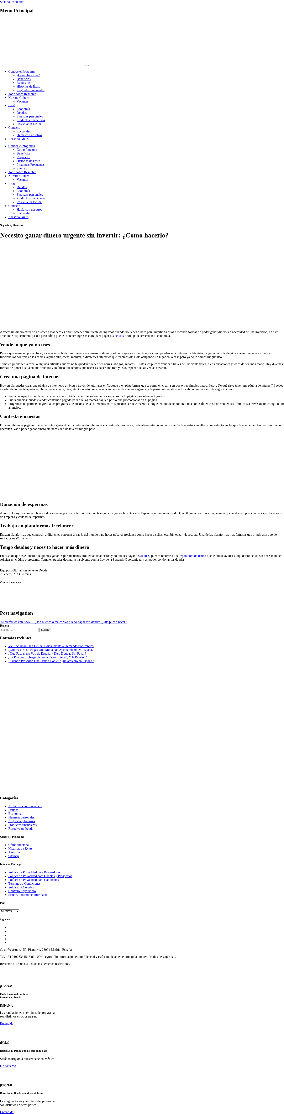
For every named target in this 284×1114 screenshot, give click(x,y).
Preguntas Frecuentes (30, 90)
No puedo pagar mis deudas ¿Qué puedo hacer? (95, 622)
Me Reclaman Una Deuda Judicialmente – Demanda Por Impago (51, 646)
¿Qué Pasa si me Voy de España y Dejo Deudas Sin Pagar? (47, 653)
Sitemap (22, 168)
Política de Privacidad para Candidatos (33, 880)
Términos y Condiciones (24, 883)
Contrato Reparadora (22, 891)
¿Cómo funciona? (28, 75)
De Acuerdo (8, 1066)
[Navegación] (87, 65)
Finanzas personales (30, 116)
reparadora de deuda (192, 556)
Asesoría (14, 852)
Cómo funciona (27, 149)
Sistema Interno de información (28, 894)
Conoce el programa (21, 146)
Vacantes (22, 101)
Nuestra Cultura (18, 97)
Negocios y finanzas (21, 821)
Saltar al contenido (12, 2)
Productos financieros (31, 120)
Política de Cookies (21, 887)
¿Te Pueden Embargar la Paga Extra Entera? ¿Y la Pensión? (47, 657)
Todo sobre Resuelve (22, 94)
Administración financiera (25, 806)
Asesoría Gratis (18, 139)
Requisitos (23, 82)
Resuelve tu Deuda (29, 124)
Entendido (7, 1023)
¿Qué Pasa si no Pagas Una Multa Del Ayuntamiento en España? (50, 650)
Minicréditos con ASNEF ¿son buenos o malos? (32, 622)
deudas (119, 336)
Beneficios (24, 79)
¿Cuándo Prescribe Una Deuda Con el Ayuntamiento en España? (51, 661)
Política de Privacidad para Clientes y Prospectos (40, 876)
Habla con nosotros (29, 135)
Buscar (4, 625)
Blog (11, 105)
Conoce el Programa (21, 71)
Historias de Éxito (28, 86)
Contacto (14, 127)
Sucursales (24, 131)
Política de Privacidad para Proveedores (34, 872)
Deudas (22, 112)
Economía (23, 109)
